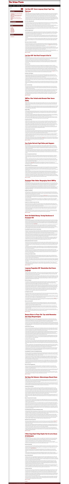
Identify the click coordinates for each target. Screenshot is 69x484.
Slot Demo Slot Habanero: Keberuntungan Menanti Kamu (41, 377)
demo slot (14, 5)
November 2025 (12, 31)
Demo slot (10, 5)
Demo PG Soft (35, 223)
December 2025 (12, 30)
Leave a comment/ (28, 52)
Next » (27, 481)
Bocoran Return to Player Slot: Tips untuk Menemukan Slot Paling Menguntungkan (40, 315)
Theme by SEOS (23, 483)
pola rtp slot (39, 319)
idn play (43, 137)
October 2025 (12, 32)
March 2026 (12, 28)
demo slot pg (18, 5)
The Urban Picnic (16, 2)
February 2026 (12, 29)
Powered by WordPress (18, 483)
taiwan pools (32, 162)
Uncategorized (12, 36)
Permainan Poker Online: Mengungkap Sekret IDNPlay (40, 180)
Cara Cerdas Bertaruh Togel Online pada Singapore (39, 143)
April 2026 (12, 27)
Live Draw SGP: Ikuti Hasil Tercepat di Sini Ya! (38, 55)
